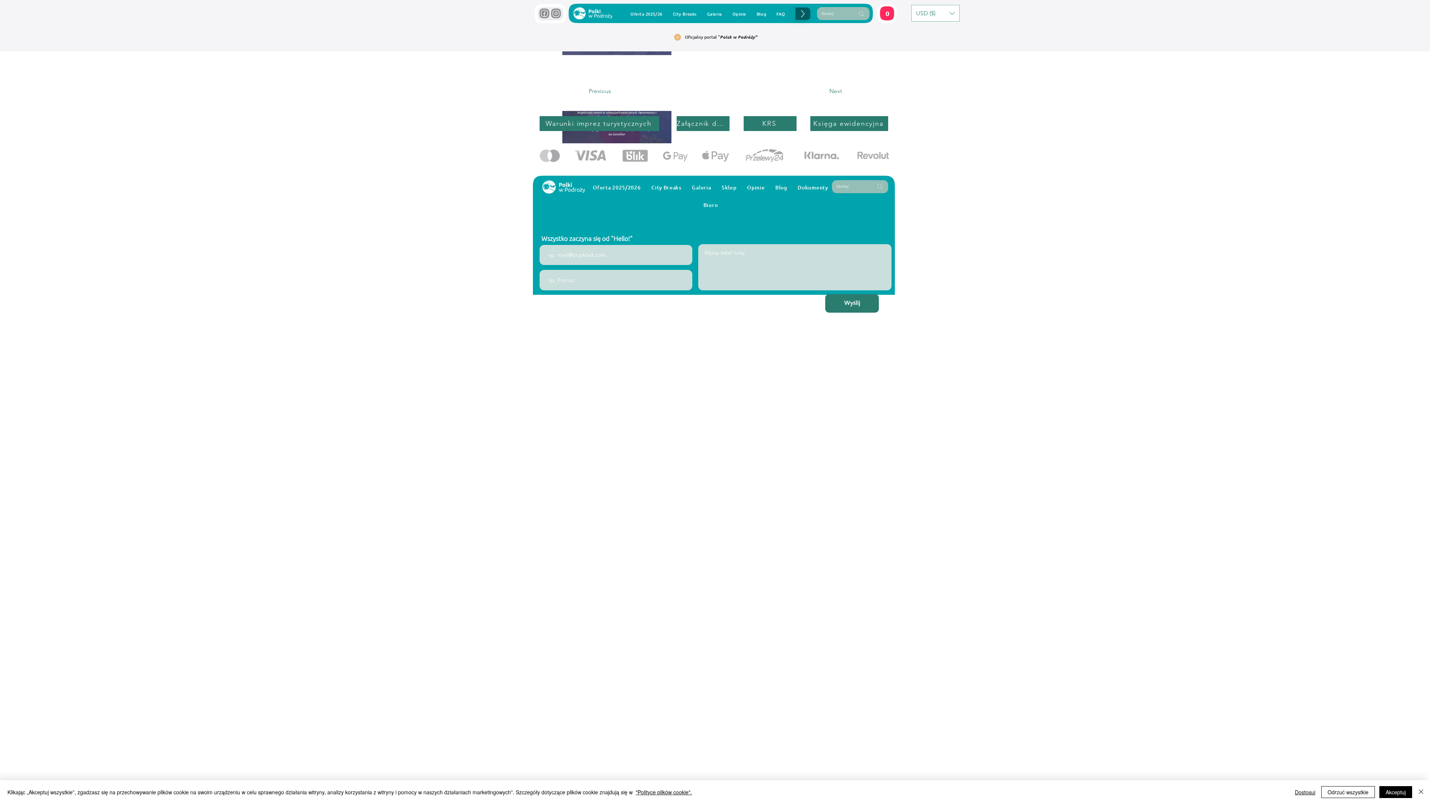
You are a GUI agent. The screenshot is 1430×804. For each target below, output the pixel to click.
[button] (875, 696)
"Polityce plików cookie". (664, 792)
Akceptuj (1396, 792)
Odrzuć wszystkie (1348, 792)
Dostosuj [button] (1305, 792)
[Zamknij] (1421, 792)
